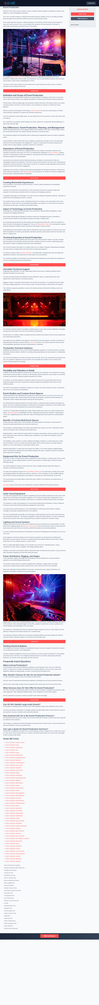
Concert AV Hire (8, 873)
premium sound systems (30, 526)
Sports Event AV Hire (10, 913)
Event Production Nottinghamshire (15, 803)
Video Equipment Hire (10, 923)
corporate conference (26, 252)
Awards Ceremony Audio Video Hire (14, 868)
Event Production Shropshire (13, 823)
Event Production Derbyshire (13, 808)
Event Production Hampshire (13, 767)
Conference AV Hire (9, 875)
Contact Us (34, 641)
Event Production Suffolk (12, 773)
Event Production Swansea (13, 833)
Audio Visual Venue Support (12, 865)
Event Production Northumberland (15, 853)
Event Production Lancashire (13, 846)
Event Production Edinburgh (13, 858)
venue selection (54, 152)
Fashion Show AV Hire (10, 888)
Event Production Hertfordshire (14, 747)
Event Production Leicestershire (14, 788)
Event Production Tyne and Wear (14, 851)
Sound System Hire (9, 910)
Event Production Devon (12, 843)
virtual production (35, 110)
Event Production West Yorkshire (14, 831)
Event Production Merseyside (13, 841)
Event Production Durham (12, 848)
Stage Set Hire (8, 918)
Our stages (6, 485)
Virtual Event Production (11, 928)
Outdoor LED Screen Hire (11, 900)
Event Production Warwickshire (14, 783)
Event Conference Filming (11, 880)
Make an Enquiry (49, 936)
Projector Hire (8, 908)
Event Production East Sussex (14, 765)
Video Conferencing (9, 921)
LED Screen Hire (9, 898)
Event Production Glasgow (13, 861)
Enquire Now (34, 91)
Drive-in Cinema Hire (10, 878)
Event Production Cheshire (13, 828)
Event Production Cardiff (12, 818)
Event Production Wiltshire (12, 780)
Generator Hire (8, 893)
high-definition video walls (44, 224)
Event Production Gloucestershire (14, 793)
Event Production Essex (12, 745)
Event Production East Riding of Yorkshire (17, 838)
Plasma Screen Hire (10, 905)
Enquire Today (34, 366)
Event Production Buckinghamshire (15, 757)
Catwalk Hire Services (10, 870)
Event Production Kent (11, 750)
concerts (32, 342)
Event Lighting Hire (9, 883)
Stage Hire (7, 916)
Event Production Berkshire (13, 760)
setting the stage (12, 412)
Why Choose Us (82, 18)
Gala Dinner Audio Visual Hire (12, 890)
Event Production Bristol (12, 805)
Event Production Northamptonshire (15, 778)
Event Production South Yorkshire (14, 821)
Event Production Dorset (12, 790)
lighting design (27, 171)
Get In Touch (34, 178)
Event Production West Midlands (14, 795)
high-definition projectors (33, 471)
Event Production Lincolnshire (13, 810)
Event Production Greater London (14, 742)
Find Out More (34, 264)
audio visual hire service (17, 77)
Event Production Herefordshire (14, 813)
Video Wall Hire (8, 926)
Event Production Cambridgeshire (14, 762)
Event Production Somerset (13, 798)
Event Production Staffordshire (14, 816)
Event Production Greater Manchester (16, 826)
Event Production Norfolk (12, 785)
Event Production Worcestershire (14, 800)
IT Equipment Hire (9, 895)
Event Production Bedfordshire (14, 755)
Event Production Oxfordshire (13, 775)
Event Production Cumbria (12, 856)
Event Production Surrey (12, 752)
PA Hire (6, 903)
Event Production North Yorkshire (14, 836)
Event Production (9, 885)
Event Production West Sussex (14, 770)
